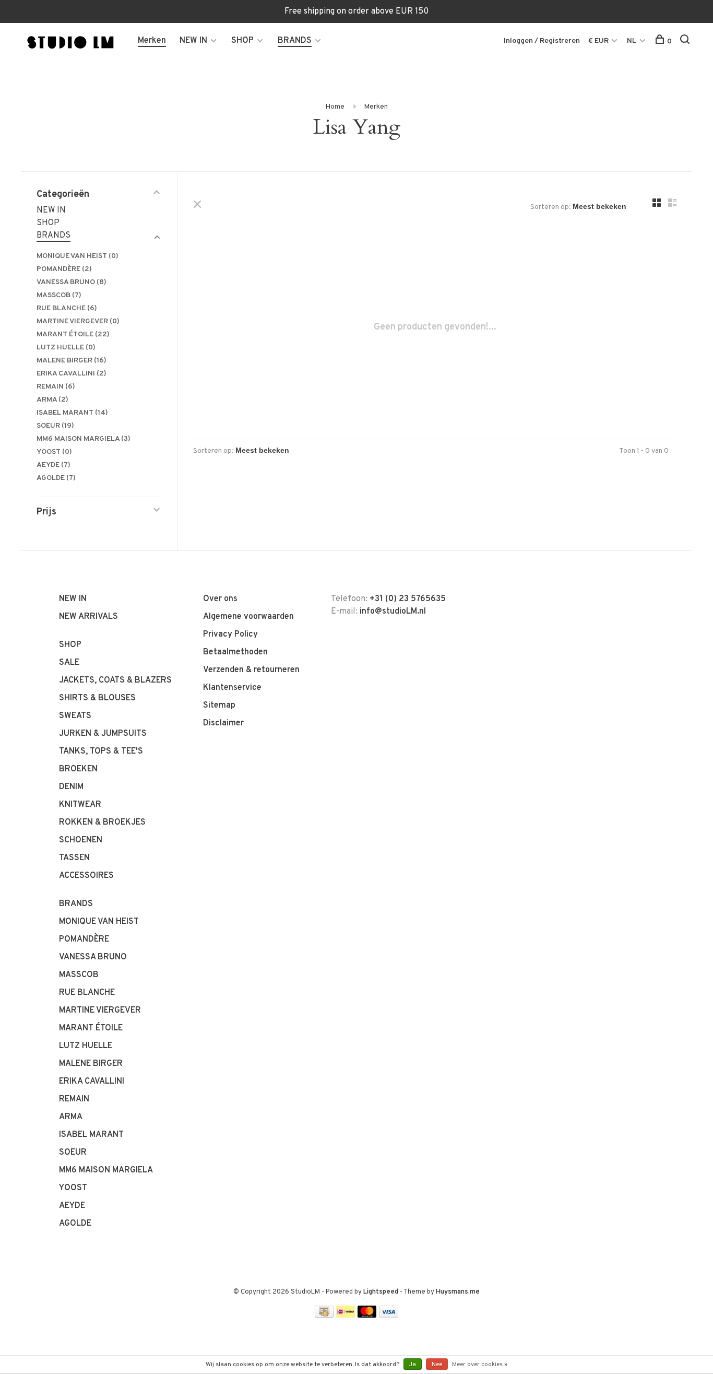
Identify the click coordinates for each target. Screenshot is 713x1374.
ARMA (52, 399)
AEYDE (53, 465)
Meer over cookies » (479, 1364)
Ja (412, 1364)
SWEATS (75, 716)
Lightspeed (380, 1292)
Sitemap (219, 705)
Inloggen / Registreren (542, 41)
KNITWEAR (80, 805)
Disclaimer (223, 723)
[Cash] (324, 1315)
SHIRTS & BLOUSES (97, 698)
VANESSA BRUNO (71, 282)
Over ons (220, 599)
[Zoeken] (686, 41)
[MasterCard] (367, 1315)
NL (631, 41)
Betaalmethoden (235, 652)
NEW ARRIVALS (88, 617)
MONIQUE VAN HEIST (77, 256)
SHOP (242, 41)
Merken (152, 41)
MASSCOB (59, 295)
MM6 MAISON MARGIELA (83, 438)
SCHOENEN (80, 840)
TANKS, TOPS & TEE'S (101, 751)
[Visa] (388, 1315)
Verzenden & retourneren (251, 670)
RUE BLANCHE (67, 308)
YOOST (54, 452)
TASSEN (74, 858)
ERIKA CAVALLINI (71, 373)
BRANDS (295, 41)
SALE (69, 662)
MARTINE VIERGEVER (78, 321)
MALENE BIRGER (71, 360)
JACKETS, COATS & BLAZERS (115, 680)
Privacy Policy (230, 634)
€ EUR (599, 41)
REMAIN (56, 386)
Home (334, 106)
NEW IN (193, 41)
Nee (437, 1364)
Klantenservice (232, 688)
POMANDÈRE (64, 269)
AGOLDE (56, 478)
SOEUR (55, 425)
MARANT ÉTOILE (73, 334)
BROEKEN (78, 769)
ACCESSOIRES (86, 876)
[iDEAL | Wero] (345, 1315)
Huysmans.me (458, 1292)
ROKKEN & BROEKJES (102, 822)
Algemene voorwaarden (248, 617)
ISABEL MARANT (72, 412)
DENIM (71, 787)
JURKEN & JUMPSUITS (103, 734)
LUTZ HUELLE (66, 347)
